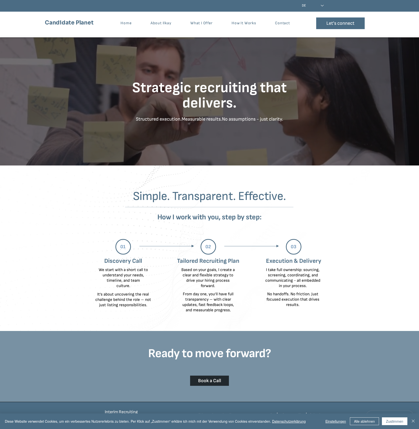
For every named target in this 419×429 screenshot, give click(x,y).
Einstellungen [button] (335, 421)
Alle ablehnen (364, 421)
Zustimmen (394, 421)
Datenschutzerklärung (289, 421)
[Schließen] (413, 421)
